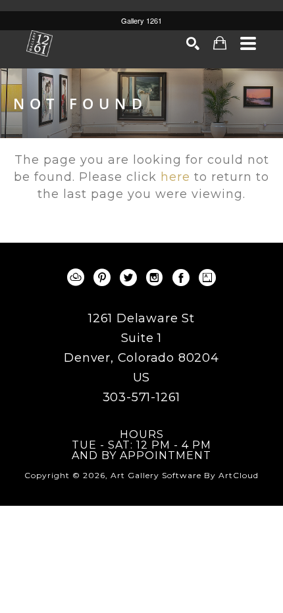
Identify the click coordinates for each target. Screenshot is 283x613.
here (175, 177)
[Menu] (248, 43)
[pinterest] (102, 277)
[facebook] (181, 277)
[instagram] (154, 277)
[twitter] (128, 277)
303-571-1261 (142, 397)
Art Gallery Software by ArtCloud (185, 475)
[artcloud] (75, 277)
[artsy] (207, 277)
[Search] (193, 43)
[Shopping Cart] (220, 43)
